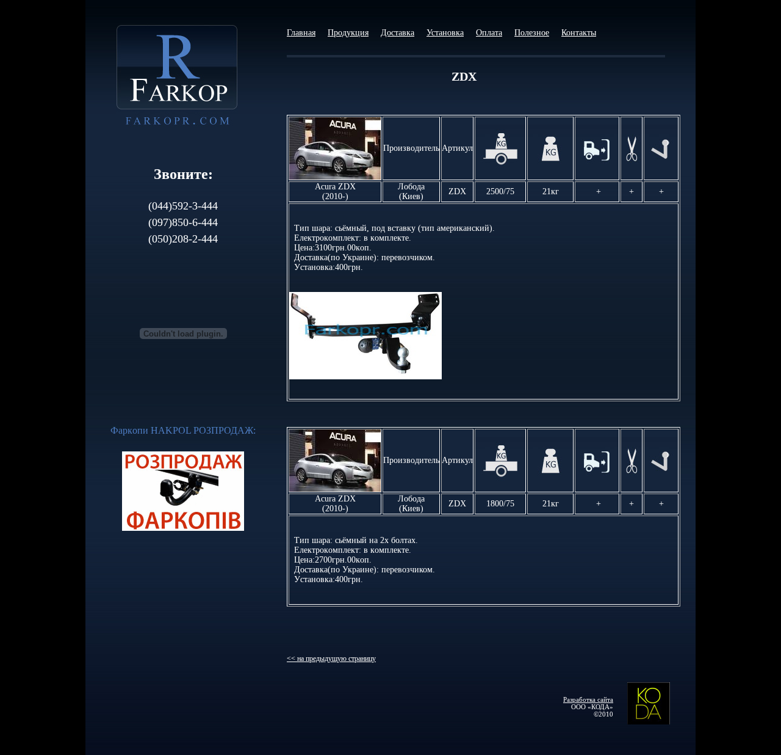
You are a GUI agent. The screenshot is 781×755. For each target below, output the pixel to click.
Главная (301, 32)
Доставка (397, 32)
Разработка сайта (588, 699)
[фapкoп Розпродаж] (183, 491)
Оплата (489, 32)
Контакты (578, 32)
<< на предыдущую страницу (331, 658)
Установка (445, 32)
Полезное (531, 32)
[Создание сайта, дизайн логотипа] (648, 703)
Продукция (348, 32)
